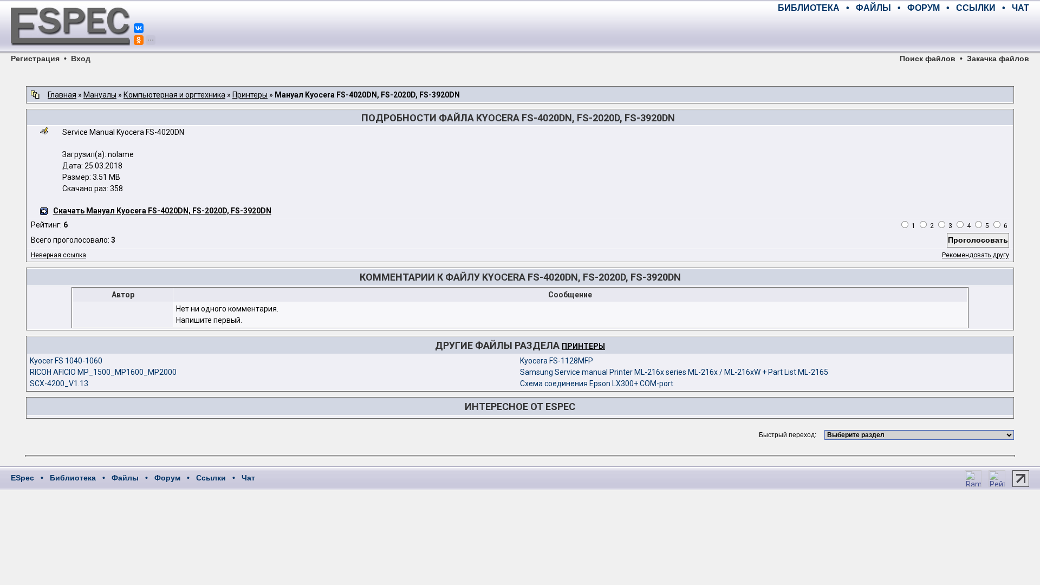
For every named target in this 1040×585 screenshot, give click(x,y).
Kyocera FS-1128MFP (556, 360)
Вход (80, 58)
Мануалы (99, 94)
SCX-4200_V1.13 (59, 383)
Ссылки (211, 477)
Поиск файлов (927, 58)
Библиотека (73, 477)
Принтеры (250, 94)
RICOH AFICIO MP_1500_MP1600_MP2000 (103, 372)
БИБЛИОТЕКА (809, 7)
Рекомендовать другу (975, 255)
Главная (62, 94)
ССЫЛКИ (976, 7)
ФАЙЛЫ (873, 7)
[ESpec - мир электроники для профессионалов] (70, 51)
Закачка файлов (998, 58)
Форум (167, 477)
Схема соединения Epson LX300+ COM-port (596, 383)
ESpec (22, 477)
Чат (248, 477)
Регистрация (35, 58)
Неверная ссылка (58, 255)
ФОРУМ (923, 7)
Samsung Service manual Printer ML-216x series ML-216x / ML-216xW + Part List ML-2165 (674, 372)
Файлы (125, 477)
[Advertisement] (902, 32)
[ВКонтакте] (139, 28)
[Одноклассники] (139, 40)
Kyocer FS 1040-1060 (66, 360)
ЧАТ (1020, 7)
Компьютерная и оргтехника (174, 94)
